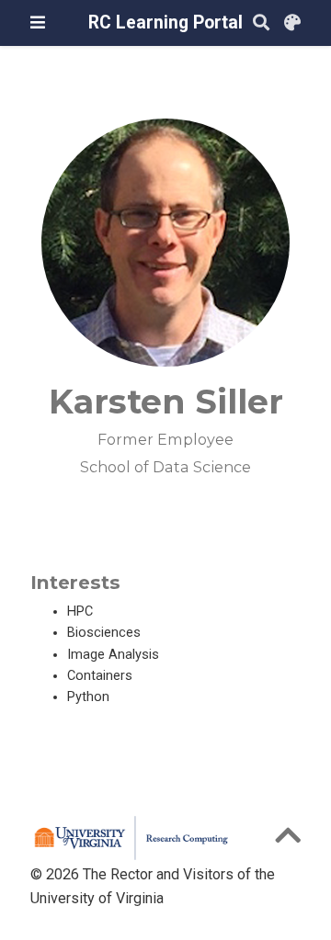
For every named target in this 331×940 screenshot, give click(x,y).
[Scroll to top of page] (288, 841)
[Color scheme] (292, 23)
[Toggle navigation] (37, 22)
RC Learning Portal (165, 22)
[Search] (261, 23)
